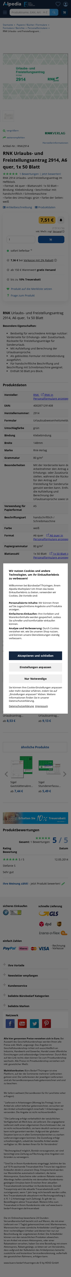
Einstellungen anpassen (35, 667)
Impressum (41, 706)
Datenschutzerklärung (21, 706)
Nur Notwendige (35, 678)
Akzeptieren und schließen (36, 655)
